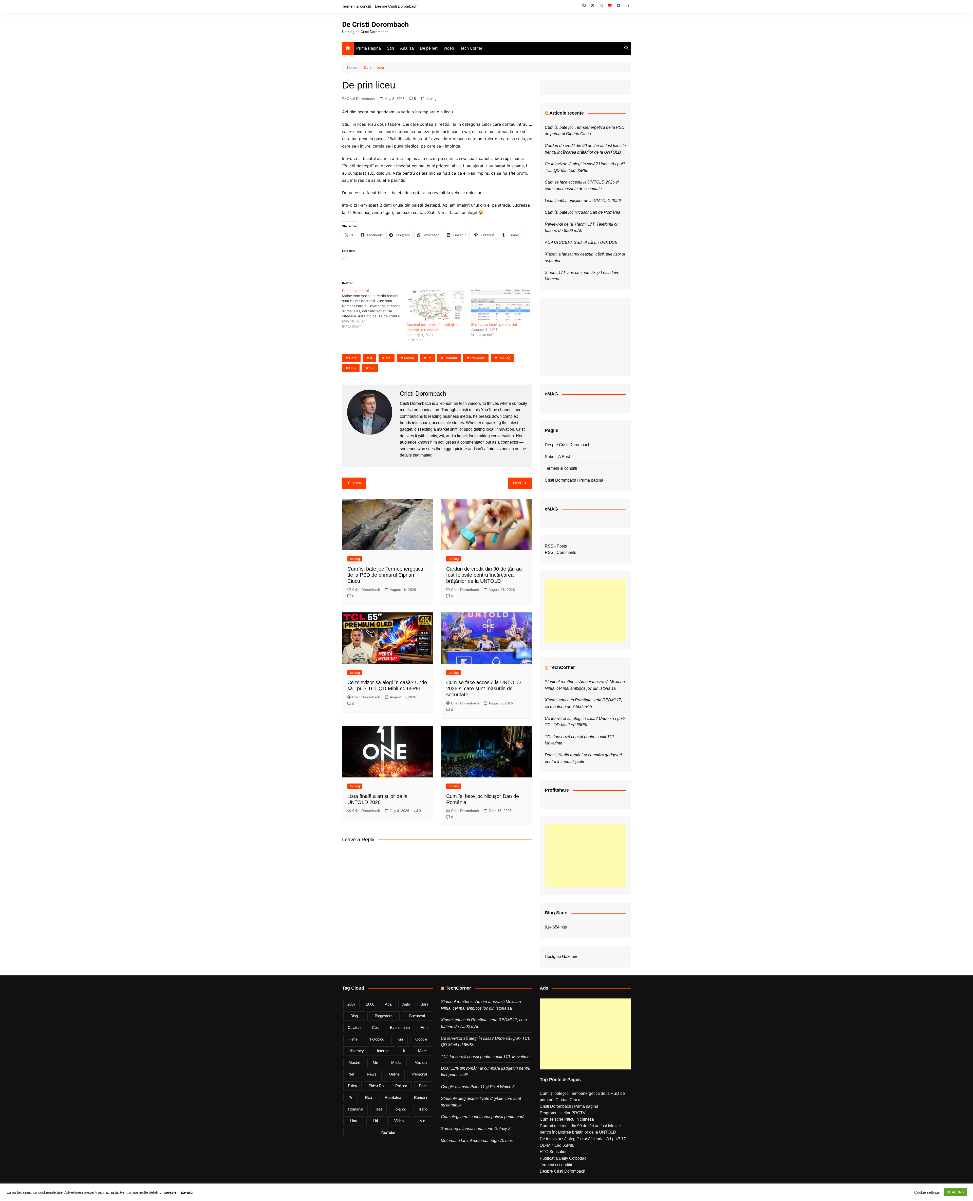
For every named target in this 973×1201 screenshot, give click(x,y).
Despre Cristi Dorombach (396, 6)
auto (406, 1004)
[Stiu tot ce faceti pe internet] (500, 305)
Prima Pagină (368, 48)
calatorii (354, 1027)
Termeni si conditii (356, 6)
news (372, 1074)
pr (429, 358)
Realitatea (393, 1097)
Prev (357, 483)
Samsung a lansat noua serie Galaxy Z (476, 1128)
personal (419, 1074)
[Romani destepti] (374, 308)
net (351, 1074)
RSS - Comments (560, 552)
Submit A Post (557, 456)
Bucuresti (417, 1016)
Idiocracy (356, 1051)
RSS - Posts (556, 546)
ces (375, 1027)
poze (423, 1086)
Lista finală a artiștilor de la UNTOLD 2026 (583, 200)
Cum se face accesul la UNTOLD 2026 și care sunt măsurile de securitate (483, 688)
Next (517, 483)
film (424, 1027)
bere (353, 358)
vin (371, 368)
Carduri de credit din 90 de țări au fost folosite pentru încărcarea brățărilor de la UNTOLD (484, 575)
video (399, 1121)
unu (352, 368)
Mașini (354, 1062)
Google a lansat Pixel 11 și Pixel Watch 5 (478, 1087)
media (409, 358)
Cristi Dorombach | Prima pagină (574, 480)
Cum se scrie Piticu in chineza (567, 1119)
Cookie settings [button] (927, 1192)
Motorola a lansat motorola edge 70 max (477, 1140)
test (378, 1109)
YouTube (388, 1132)
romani (450, 358)
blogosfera (383, 1016)
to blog (431, 99)
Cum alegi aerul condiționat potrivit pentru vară (483, 1117)
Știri (390, 48)
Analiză (407, 48)
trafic (422, 1109)
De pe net (428, 48)
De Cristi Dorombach (375, 24)
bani (424, 1004)
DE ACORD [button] (955, 1192)
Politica (401, 1086)
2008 (370, 1004)
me (388, 358)
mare (422, 1051)
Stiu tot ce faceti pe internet (494, 324)
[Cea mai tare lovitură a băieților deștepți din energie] (436, 305)
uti (375, 1121)
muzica (421, 1062)
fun (400, 1039)
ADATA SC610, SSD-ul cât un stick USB (581, 242)
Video (448, 48)
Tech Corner (471, 48)
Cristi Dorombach (361, 99)
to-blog (504, 358)
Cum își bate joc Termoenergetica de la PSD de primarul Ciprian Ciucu (385, 575)
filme (353, 1039)
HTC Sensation (554, 1152)
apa (388, 1004)
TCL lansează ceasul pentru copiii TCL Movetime (485, 1056)
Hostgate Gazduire (561, 956)
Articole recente (566, 113)
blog (354, 1016)
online (394, 1074)
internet (383, 1051)
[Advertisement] (585, 610)
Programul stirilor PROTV (563, 1113)
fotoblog (377, 1039)
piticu (352, 1086)
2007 (351, 1004)
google (421, 1039)
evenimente (400, 1027)
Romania (477, 358)
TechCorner (562, 667)
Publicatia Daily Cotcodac (563, 1158)
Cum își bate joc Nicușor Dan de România (582, 212)
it (371, 358)
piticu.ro (376, 1086)
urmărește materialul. (176, 1192)
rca (368, 1097)
